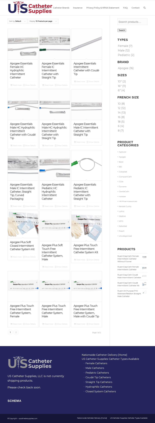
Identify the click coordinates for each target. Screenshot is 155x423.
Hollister (122, 196)
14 (119, 112)
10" (120, 81)
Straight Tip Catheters (99, 382)
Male (121, 50)
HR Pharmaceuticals (128, 201)
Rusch (121, 231)
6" (119, 90)
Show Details (30, 85)
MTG (121, 221)
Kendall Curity (125, 206)
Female (123, 46)
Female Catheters (96, 363)
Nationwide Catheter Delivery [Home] (104, 354)
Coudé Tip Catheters (98, 377)
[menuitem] (27, 7)
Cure (121, 181)
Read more (16, 85)
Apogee (123, 68)
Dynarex (122, 186)
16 (119, 117)
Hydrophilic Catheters (99, 386)
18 (119, 121)
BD (120, 167)
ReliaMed (123, 226)
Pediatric (124, 55)
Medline (122, 216)
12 (119, 108)
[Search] (144, 7)
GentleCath (124, 191)
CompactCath (125, 177)
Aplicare (122, 152)
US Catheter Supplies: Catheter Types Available (110, 359)
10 (119, 103)
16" (120, 86)
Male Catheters (95, 368)
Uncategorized (125, 236)
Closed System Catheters (101, 391)
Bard (121, 162)
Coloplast (123, 172)
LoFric (121, 211)
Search (122, 30)
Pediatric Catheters (97, 372)
